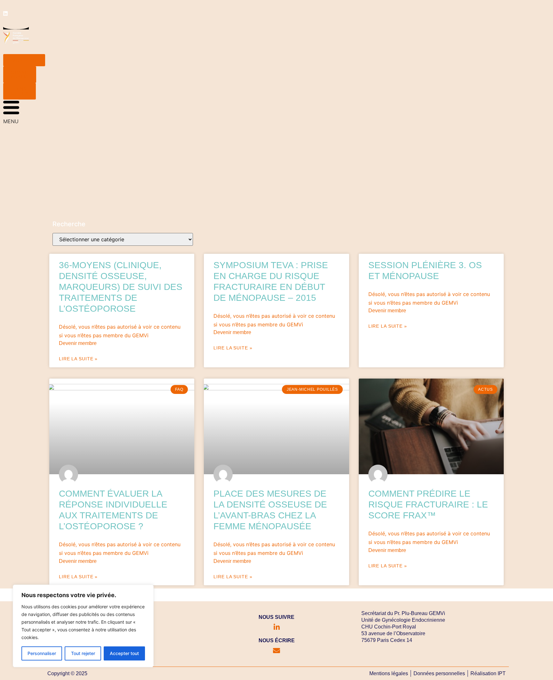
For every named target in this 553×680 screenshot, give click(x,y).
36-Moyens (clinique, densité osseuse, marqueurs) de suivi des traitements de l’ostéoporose (120, 287)
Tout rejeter (83, 653)
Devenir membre (78, 343)
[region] (83, 626)
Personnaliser (42, 653)
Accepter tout (124, 653)
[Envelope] (276, 650)
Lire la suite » (78, 358)
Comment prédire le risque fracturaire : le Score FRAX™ (428, 504)
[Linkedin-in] (276, 627)
